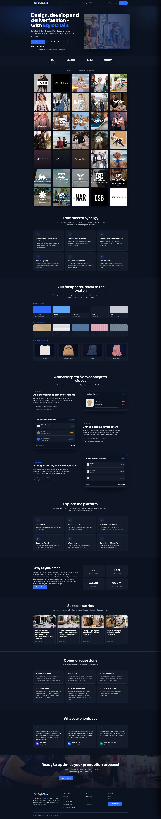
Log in (115, 3)
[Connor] (80, 140)
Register (123, 3)
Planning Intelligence (69, 807)
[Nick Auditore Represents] (80, 197)
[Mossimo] (118, 102)
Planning (84, 3)
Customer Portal (67, 804)
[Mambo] (61, 140)
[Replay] (42, 140)
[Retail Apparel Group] (99, 159)
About (109, 796)
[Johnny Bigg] (118, 140)
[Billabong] (61, 178)
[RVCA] (61, 197)
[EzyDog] (118, 159)
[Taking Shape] (42, 121)
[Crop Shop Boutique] (99, 197)
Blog (110, 3)
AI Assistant (68, 3)
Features (60, 3)
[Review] (42, 102)
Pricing (91, 3)
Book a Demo (38, 42)
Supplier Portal (67, 802)
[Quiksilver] (42, 178)
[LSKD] (42, 83)
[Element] (42, 197)
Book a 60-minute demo (107, 691)
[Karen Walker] (118, 197)
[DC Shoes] (99, 178)
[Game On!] (61, 121)
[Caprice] (118, 83)
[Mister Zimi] (80, 159)
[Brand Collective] (99, 102)
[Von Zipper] (118, 178)
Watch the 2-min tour (58, 42)
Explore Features (37, 46)
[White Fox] (61, 83)
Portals (77, 3)
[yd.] (99, 140)
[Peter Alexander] (42, 159)
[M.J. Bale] (61, 102)
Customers (99, 3)
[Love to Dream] (80, 102)
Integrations (89, 796)
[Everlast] (118, 121)
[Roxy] (80, 178)
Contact (110, 799)
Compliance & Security (92, 799)
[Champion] (61, 159)
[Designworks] (99, 83)
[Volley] (99, 121)
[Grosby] (80, 121)
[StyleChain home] (42, 3)
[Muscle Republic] (80, 83)
